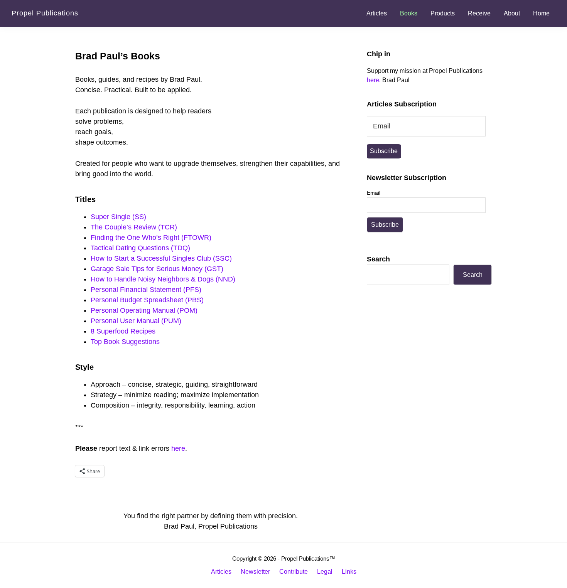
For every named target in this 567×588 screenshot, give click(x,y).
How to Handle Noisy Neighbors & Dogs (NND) (163, 279)
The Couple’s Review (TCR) (134, 227)
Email (373, 193)
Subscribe (384, 151)
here (178, 448)
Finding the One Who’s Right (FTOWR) (151, 237)
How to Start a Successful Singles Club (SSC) (161, 258)
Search (378, 259)
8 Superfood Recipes (123, 331)
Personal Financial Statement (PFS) (146, 289)
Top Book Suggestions (125, 341)
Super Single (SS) (118, 217)
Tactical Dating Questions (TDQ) (140, 248)
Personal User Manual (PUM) (136, 321)
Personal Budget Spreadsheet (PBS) (147, 300)
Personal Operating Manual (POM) (144, 310)
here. (374, 80)
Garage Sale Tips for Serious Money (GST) (157, 269)
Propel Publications (45, 13)
